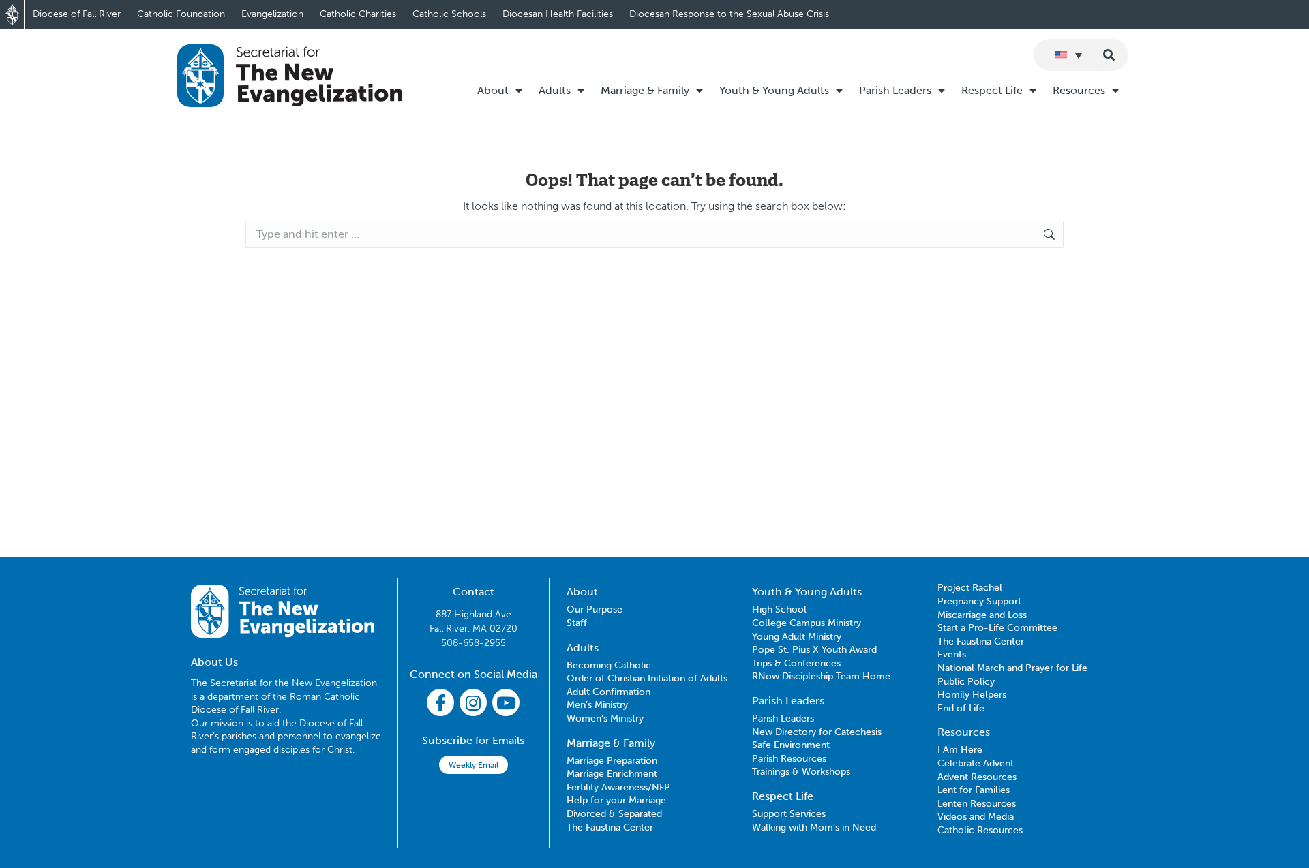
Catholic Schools (449, 14)
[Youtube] (506, 702)
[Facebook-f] (440, 702)
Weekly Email (473, 765)
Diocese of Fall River (77, 14)
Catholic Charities (358, 14)
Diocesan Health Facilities (557, 14)
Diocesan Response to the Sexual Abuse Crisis (729, 14)
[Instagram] (473, 702)
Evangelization (272, 14)
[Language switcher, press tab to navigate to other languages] (1068, 55)
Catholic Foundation (181, 14)
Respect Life (992, 90)
